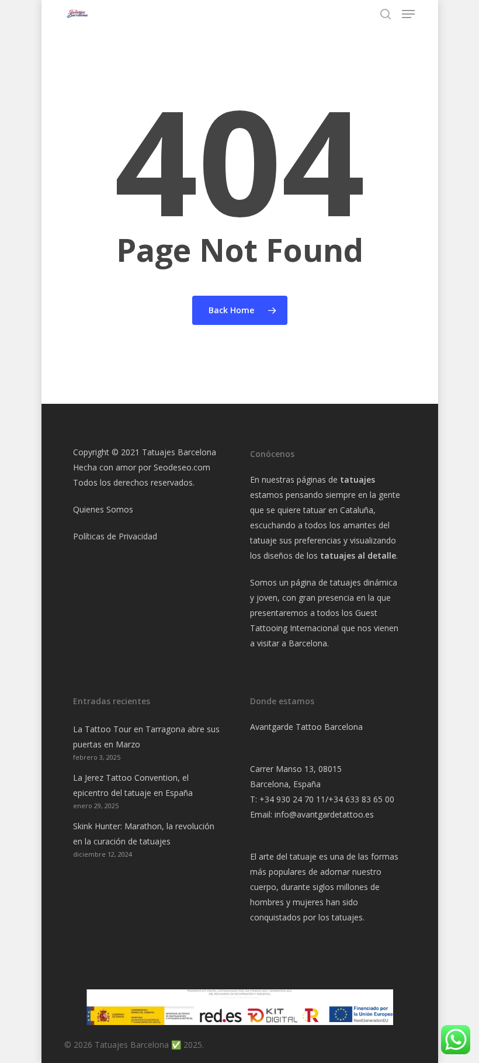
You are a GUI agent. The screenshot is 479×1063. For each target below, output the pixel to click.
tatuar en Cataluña (338, 509)
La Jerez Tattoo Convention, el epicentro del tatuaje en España (133, 785)
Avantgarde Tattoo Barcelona (306, 726)
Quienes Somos (103, 509)
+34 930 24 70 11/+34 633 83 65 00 (326, 799)
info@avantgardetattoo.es (324, 814)
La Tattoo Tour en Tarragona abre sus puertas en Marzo (146, 736)
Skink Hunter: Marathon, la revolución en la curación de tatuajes (143, 833)
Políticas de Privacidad (115, 536)
